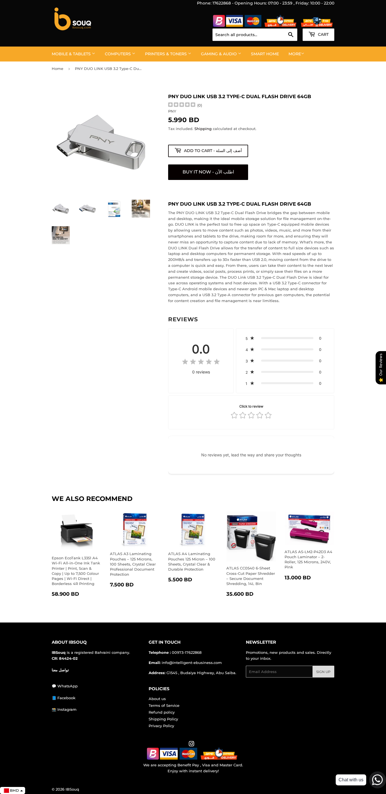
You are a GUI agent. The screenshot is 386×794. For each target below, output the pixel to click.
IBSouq (72, 789)
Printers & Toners (166, 53)
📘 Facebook (63, 698)
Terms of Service (164, 705)
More (295, 53)
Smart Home (265, 53)
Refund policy (162, 712)
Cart (323, 34)
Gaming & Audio (219, 53)
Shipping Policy (163, 719)
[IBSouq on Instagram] (191, 744)
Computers (118, 53)
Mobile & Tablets (72, 53)
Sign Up (323, 672)
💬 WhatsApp (65, 686)
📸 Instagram (64, 709)
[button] (285, 338)
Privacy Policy (161, 725)
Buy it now (208, 172)
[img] (181, 105)
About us (157, 698)
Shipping (203, 128)
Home (57, 68)
